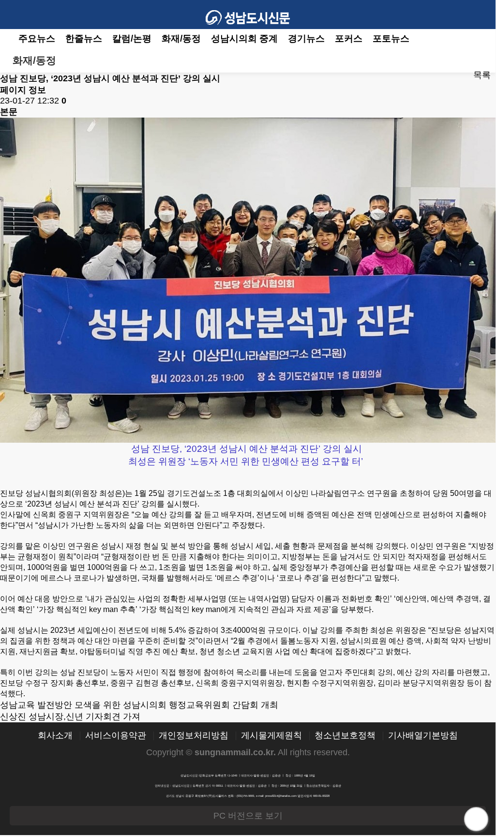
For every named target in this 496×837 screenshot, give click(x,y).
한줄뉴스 (83, 38)
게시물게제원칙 (271, 736)
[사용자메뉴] (481, 14)
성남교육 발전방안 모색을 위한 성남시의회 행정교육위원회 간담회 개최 (139, 705)
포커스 (348, 38)
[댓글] (446, 75)
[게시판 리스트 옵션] (480, 60)
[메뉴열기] (14, 14)
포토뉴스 (391, 38)
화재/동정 (181, 38)
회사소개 (55, 736)
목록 (482, 75)
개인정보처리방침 (193, 736)
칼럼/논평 (131, 38)
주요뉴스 (36, 38)
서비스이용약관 (115, 736)
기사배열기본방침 (423, 736)
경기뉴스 (306, 38)
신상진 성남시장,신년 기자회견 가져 (70, 716)
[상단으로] (476, 819)
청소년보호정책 (345, 736)
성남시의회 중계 (244, 38)
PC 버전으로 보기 (248, 816)
